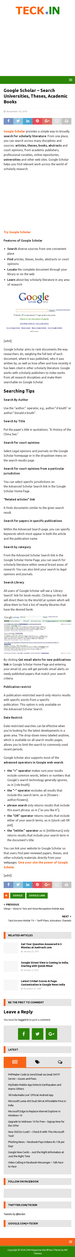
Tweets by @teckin (14, 1214)
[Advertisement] (37, 46)
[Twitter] (37, 1034)
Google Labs (37, 895)
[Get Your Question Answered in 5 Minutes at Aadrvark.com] (11, 947)
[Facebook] (23, 1034)
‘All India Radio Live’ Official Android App (30, 1095)
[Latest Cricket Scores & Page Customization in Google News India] (11, 984)
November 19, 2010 (17, 111)
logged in (23, 1019)
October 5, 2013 (31, 970)
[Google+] (51, 1034)
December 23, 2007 (32, 989)
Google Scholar (14, 131)
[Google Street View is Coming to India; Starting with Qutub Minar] (11, 966)
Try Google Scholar (17, 232)
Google (18, 895)
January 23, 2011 (31, 951)
